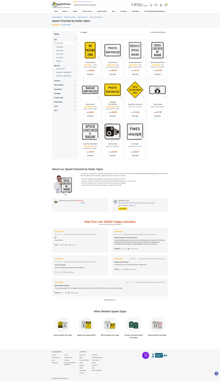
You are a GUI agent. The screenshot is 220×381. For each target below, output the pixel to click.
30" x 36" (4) (59, 57)
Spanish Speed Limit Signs (157, 335)
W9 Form (81, 373)
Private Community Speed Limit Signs (134, 336)
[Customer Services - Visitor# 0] (151, 5)
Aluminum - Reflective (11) (63, 76)
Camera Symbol (157, 104)
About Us (94, 355)
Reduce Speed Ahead (135, 62)
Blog (93, 368)
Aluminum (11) (60, 68)
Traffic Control (87, 11)
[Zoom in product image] (98, 57)
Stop (113, 11)
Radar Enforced (90, 104)
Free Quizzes (95, 360)
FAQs (80, 357)
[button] (155, 5)
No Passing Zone (90, 62)
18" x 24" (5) (59, 47)
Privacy (94, 362)
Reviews (81, 365)
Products (94, 365)
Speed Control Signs (69, 17)
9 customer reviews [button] (66, 24)
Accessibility (82, 370)
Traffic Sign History (97, 357)
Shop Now (90, 74)
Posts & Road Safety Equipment (155, 11)
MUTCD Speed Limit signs (110, 335)
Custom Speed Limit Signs (62, 335)
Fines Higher (135, 144)
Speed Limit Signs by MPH (86, 335)
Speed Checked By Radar (158, 62)
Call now (123, 208)
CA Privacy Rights (96, 370)
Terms (81, 362)
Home (56, 11)
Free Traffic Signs (84, 360)
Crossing (123, 11)
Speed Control (101, 11)
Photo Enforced (112, 62)
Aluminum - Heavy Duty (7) (63, 72)
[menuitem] (56, 11)
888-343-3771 (134, 203)
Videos (81, 368)
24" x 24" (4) (59, 50)
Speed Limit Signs (82, 17)
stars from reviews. (85, 1)
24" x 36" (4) (59, 54)
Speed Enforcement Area (135, 104)
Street (75, 11)
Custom (64, 11)
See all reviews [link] (109, 300)
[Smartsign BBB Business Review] (159, 355)
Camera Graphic (112, 144)
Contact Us (82, 355)
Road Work (135, 11)
